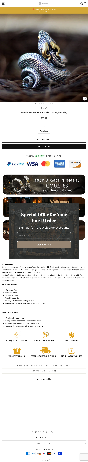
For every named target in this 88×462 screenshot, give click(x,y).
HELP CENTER (43, 437)
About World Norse (43, 432)
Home (43, 108)
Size (44, 126)
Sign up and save (43, 449)
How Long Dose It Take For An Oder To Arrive (44, 366)
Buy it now (44, 146)
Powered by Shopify (44, 460)
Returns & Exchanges (44, 371)
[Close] (76, 206)
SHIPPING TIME (43, 443)
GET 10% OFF (44, 244)
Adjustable (44, 131)
